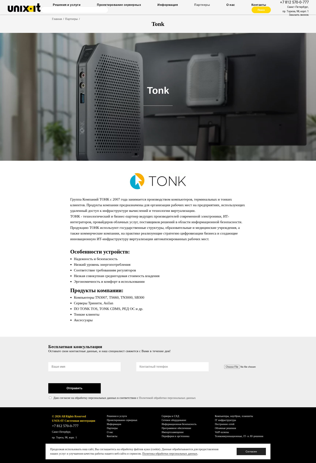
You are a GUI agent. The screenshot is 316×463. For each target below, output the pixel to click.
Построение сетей (224, 424)
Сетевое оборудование (174, 420)
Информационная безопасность (179, 424)
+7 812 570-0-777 (294, 2)
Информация (167, 4)
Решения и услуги (66, 4)
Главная (57, 18)
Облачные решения (225, 428)
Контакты (258, 4)
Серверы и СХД (170, 416)
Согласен (251, 451)
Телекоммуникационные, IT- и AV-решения (239, 436)
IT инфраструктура (225, 420)
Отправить (74, 388)
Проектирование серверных (119, 4)
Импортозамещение (173, 432)
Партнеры (202, 4)
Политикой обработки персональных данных (167, 397)
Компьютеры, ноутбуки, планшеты (234, 416)
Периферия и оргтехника (175, 436)
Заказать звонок (299, 14)
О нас (230, 4)
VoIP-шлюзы (222, 432)
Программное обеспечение (176, 428)
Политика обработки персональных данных (169, 453)
